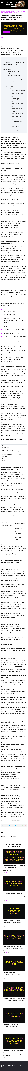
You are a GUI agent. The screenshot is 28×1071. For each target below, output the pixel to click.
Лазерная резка (5, 731)
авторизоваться (13, 836)
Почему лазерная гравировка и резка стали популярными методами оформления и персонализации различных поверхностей (13, 66)
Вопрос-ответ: (12, 88)
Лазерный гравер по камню (11, 1024)
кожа (12, 780)
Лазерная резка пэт (9, 972)
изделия (17, 785)
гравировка (18, 666)
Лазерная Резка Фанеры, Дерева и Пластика (14, 4)
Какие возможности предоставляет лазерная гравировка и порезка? (18, 103)
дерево (21, 197)
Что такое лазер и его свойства (12, 946)
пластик (23, 669)
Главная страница (5, 11)
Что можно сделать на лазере (12, 920)
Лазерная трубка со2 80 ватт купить (14, 998)
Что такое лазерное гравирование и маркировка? (18, 98)
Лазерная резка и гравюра (15, 79)
